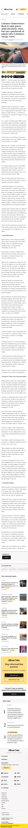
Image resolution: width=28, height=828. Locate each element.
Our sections (4, 756)
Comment (6, 557)
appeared (15, 166)
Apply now (14, 694)
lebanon (4, 569)
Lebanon (13, 14)
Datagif (6, 822)
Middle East (21, 14)
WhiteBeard (10, 823)
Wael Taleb (11, 39)
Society (3, 19)
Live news (5, 14)
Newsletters (4, 759)
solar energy (12, 569)
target (20, 172)
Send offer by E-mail (14, 679)
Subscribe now (14, 675)
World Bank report (10, 342)
